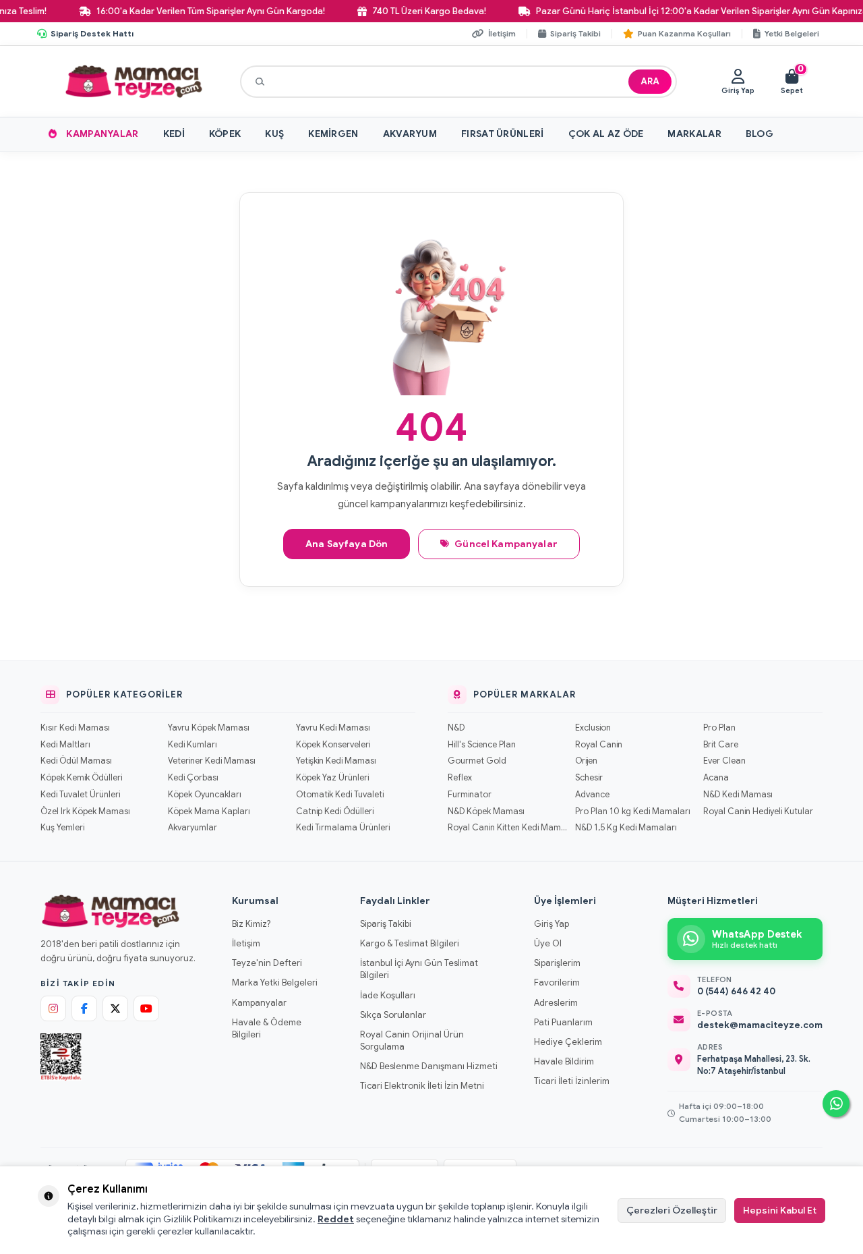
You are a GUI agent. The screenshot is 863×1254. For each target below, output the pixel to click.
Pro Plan (719, 727)
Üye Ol (548, 943)
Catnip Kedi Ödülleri (335, 811)
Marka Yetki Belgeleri (275, 982)
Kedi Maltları (65, 744)
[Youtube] (146, 1008)
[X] (115, 1008)
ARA (650, 81)
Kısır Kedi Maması (75, 727)
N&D (456, 727)
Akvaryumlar (192, 827)
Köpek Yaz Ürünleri (332, 777)
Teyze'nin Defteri (267, 963)
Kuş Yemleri (62, 827)
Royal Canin (598, 744)
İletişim (246, 943)
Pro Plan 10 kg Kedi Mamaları (632, 811)
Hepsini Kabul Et (779, 1210)
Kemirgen (333, 133)
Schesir (589, 777)
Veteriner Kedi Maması (212, 761)
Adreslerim (556, 1002)
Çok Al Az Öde (606, 133)
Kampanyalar (102, 133)
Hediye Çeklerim (568, 1042)
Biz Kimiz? (251, 924)
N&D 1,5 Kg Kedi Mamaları (626, 827)
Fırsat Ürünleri (502, 133)
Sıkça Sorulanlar (393, 1015)
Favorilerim (557, 982)
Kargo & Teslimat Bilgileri (409, 943)
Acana (716, 777)
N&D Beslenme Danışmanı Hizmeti (429, 1066)
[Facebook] (84, 1008)
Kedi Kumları (192, 744)
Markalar (694, 133)
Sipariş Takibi (385, 924)
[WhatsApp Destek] (836, 1103)
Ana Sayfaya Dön (346, 544)
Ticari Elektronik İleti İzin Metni (422, 1085)
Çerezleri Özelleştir (671, 1210)
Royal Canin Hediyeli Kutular (758, 811)
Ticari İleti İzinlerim (571, 1081)
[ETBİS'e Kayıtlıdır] (61, 1057)
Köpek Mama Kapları (209, 811)
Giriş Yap (551, 924)
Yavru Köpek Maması (208, 727)
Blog (759, 133)
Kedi (174, 133)
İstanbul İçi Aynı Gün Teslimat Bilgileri (419, 969)
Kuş (274, 133)
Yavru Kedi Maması (333, 727)
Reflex (460, 777)
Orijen (586, 761)
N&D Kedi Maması (738, 794)
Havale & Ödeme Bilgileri (266, 1028)
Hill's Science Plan (482, 744)
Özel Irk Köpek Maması (85, 811)
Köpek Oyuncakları (204, 794)
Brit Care (720, 744)
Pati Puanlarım (563, 1022)
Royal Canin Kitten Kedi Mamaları (507, 827)
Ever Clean (724, 761)
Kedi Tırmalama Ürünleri (343, 827)
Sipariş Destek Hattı (92, 33)
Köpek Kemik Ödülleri (81, 777)
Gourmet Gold (477, 761)
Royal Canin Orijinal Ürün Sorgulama (412, 1040)
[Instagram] (53, 1008)
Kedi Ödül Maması (76, 761)
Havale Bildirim (564, 1061)
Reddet (336, 1219)
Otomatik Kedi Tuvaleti (340, 794)
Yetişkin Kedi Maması (336, 761)
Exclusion (593, 727)
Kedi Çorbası (193, 777)
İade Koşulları (387, 995)
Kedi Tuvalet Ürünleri (80, 794)
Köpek (225, 133)
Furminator (470, 794)
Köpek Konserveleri (333, 744)
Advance (592, 794)
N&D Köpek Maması (486, 811)
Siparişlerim (557, 963)
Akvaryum (410, 133)
